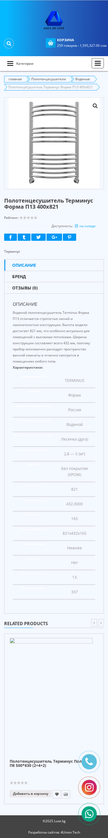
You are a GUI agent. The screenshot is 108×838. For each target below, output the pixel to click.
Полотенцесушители (48, 79)
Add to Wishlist (57, 794)
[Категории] (10, 63)
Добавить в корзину (30, 793)
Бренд (19, 276)
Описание (24, 265)
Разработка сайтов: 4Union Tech (54, 832)
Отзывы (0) (25, 288)
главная (15, 79)
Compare (66, 794)
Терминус (12, 251)
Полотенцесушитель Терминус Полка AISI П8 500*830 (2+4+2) (52, 763)
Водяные (82, 79)
